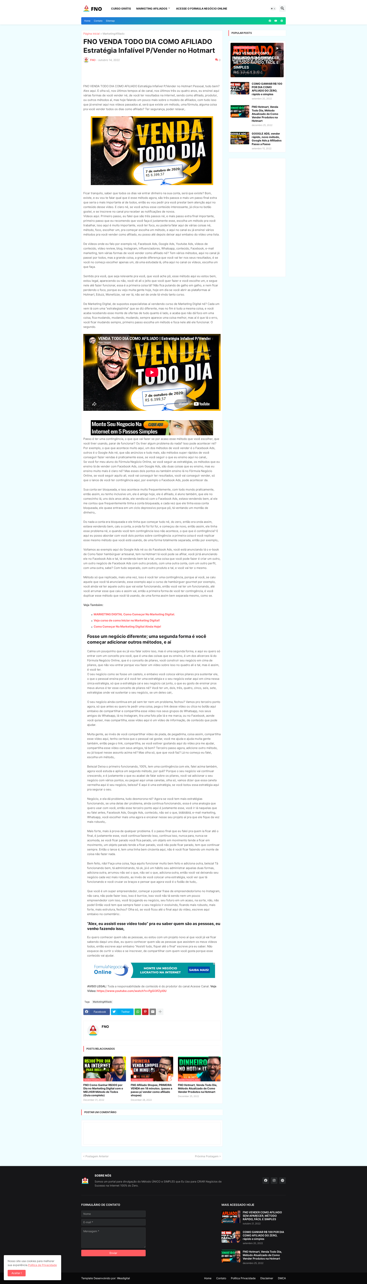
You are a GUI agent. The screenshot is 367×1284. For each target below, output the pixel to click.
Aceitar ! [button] (16, 1273)
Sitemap (110, 20)
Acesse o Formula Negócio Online (201, 8)
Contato (98, 20)
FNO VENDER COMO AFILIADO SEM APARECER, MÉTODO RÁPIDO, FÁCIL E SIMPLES (262, 1216)
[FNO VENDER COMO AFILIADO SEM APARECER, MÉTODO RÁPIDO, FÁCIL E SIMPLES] (231, 1217)
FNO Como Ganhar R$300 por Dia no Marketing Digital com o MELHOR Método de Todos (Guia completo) (103, 1090)
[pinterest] (282, 20)
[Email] (152, 1012)
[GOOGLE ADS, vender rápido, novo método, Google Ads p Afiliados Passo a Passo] (240, 138)
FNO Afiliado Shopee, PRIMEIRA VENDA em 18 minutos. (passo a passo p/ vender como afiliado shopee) (151, 1090)
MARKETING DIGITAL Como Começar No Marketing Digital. (134, 614)
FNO (105, 1027)
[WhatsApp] (138, 1012)
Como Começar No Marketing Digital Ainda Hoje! (127, 626)
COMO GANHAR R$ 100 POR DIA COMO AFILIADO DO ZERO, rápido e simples (267, 89)
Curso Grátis (121, 8)
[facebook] (270, 20)
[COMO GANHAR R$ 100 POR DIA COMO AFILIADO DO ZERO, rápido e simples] (240, 88)
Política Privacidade (243, 1278)
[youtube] (275, 20)
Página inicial (91, 33)
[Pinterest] (145, 1012)
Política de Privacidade (42, 1265)
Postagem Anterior (97, 1156)
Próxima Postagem (206, 1156)
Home (87, 20)
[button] (273, 9)
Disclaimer (266, 1278)
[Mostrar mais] (160, 1012)
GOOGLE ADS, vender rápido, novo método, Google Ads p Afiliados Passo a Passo (267, 139)
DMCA (282, 1278)
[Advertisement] (115, 73)
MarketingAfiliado (113, 33)
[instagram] (274, 1180)
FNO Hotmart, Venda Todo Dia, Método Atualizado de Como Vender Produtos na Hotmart (197, 1088)
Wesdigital (123, 1278)
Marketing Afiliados (151, 8)
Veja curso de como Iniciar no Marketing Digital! (127, 620)
